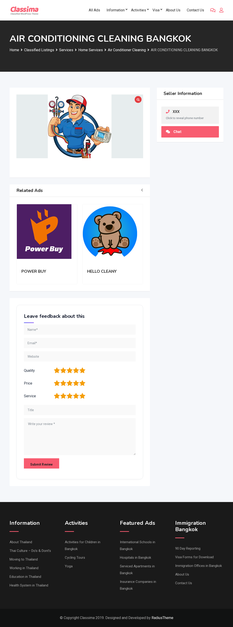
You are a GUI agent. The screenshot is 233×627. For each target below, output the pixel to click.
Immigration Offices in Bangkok (198, 566)
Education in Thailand (25, 577)
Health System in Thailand (29, 585)
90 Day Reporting (187, 548)
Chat (177, 132)
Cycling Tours (75, 558)
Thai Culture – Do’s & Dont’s (30, 551)
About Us (173, 10)
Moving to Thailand (24, 559)
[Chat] (212, 10)
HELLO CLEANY (102, 271)
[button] (142, 190)
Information (115, 10)
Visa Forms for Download (194, 557)
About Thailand (21, 542)
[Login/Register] (221, 10)
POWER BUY (33, 271)
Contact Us (195, 10)
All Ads (94, 10)
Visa (156, 10)
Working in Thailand (24, 568)
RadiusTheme (162, 618)
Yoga (69, 566)
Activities (138, 10)
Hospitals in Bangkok (135, 558)
